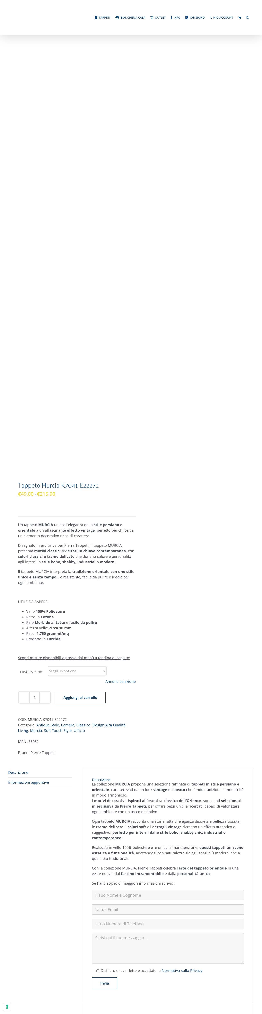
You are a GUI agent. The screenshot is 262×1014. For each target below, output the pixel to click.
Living (23, 457)
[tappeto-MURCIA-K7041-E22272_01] (67, 127)
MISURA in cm (31, 398)
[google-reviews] (234, 896)
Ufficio (79, 457)
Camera (67, 451)
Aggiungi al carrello (80, 424)
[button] (247, 27)
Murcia (36, 457)
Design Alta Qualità (109, 451)
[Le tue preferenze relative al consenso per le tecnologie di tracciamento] (7, 1007)
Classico (83, 451)
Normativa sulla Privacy (182, 697)
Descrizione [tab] (18, 499)
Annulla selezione (120, 408)
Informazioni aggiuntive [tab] (28, 509)
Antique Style (47, 451)
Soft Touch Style (58, 457)
